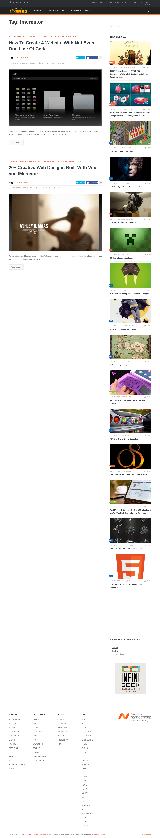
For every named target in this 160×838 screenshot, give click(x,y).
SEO (10, 760)
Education (86, 732)
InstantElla (114, 651)
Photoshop (63, 740)
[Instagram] (31, 2)
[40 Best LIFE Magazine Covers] (130, 311)
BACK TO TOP (146, 835)
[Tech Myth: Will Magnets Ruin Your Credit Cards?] (130, 382)
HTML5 (61, 161)
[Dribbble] (34, 2)
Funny (84, 756)
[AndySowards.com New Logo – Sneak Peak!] (130, 456)
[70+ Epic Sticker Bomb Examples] (130, 421)
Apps (11, 36)
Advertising (14, 719)
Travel (85, 826)
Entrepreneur (43, 36)
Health (85, 777)
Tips (86, 10)
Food (84, 752)
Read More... (16, 142)
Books (85, 724)
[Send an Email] (21, 2)
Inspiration (70, 161)
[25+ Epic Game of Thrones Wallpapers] (130, 530)
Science (85, 809)
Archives (104, 2)
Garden (85, 764)
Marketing (13, 756)
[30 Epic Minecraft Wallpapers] (130, 240)
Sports (85, 818)
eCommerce (14, 732)
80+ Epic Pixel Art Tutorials (121, 151)
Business (75, 10)
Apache (36, 719)
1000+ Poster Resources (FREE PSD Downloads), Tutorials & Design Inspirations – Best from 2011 (129, 74)
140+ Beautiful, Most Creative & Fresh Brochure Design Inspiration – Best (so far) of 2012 (130, 114)
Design (36, 10)
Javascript (38, 744)
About (94, 2)
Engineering (87, 740)
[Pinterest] (28, 2)
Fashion (85, 748)
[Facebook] (11, 2)
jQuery (36, 748)
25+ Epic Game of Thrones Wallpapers (126, 549)
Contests (62, 719)
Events (12, 740)
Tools (84, 822)
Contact (146, 5)
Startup (12, 769)
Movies (85, 797)
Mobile (36, 752)
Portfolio (114, 2)
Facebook (94, 58)
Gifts (84, 773)
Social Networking (17, 764)
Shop (148, 2)
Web (74, 36)
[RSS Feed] (24, 2)
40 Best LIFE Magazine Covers (123, 329)
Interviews (63, 732)
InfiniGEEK (114, 648)
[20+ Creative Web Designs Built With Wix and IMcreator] (55, 222)
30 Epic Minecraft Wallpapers (122, 258)
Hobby (85, 781)
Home (84, 785)
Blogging (13, 724)
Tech (64, 10)
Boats (84, 719)
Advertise (138, 2)
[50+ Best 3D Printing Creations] (130, 204)
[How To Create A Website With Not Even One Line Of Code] (55, 97)
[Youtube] (17, 2)
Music (84, 801)
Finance (12, 744)
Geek (53, 36)
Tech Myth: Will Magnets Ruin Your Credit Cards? (128, 401)
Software (86, 814)
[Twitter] (14, 2)
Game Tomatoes (116, 645)
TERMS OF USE (99, 835)
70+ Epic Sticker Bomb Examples (124, 439)
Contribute (127, 2)
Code (35, 728)
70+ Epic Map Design (119, 365)
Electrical (87, 736)
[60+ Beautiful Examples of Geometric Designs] (130, 275)
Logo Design (63, 736)
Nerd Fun (86, 805)
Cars (84, 728)
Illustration (63, 724)
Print (60, 744)
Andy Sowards (20, 58)
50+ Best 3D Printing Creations (123, 222)
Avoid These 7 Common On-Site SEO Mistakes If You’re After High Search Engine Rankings (130, 511)
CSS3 (35, 736)
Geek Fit (86, 769)
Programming (39, 756)
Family (85, 744)
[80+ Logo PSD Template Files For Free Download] (130, 566)
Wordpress (38, 760)
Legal (11, 752)
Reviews (61, 36)
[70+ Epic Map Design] (130, 347)
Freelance (46, 161)
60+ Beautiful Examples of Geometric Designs (129, 294)
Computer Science (41, 732)
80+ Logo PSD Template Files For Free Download (126, 585)
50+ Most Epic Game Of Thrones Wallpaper (128, 187)
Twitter (82, 58)
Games (85, 760)
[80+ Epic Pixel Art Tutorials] (130, 133)
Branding (13, 161)
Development (50, 10)
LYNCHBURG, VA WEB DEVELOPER (35, 835)
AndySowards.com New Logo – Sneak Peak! (129, 474)
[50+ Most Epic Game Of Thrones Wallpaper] (130, 169)
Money (85, 793)
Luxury (85, 789)
